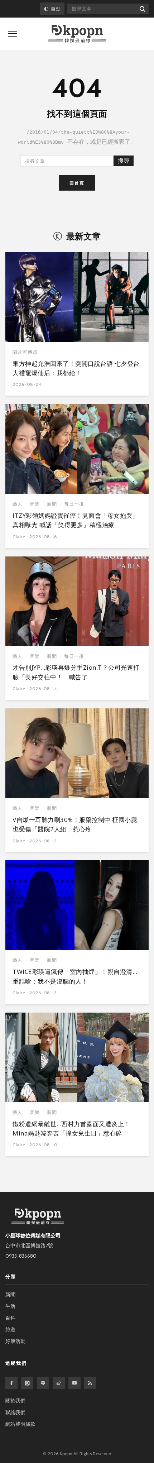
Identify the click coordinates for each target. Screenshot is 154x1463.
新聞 (52, 504)
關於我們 (15, 1400)
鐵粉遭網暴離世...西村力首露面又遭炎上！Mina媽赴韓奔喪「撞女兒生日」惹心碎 (71, 1128)
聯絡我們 (15, 1412)
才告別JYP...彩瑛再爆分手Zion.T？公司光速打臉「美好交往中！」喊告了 (76, 672)
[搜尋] (142, 9)
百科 (10, 1318)
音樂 (35, 504)
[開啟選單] (12, 33)
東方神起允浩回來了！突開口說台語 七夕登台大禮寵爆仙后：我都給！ (76, 368)
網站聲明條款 (20, 1424)
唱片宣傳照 (25, 352)
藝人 (18, 504)
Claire (19, 536)
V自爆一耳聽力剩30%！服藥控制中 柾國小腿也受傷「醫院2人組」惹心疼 (75, 824)
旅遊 (10, 1329)
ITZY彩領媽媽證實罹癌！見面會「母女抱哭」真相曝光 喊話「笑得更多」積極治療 (76, 520)
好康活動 (15, 1341)
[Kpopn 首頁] (77, 34)
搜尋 (123, 160)
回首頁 (77, 183)
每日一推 (74, 504)
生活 (10, 1306)
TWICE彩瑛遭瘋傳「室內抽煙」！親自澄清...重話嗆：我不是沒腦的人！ (75, 976)
